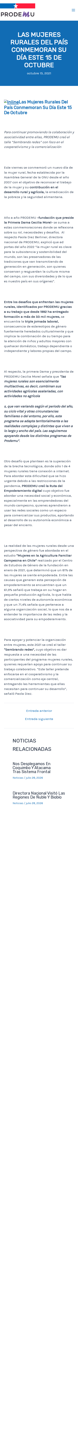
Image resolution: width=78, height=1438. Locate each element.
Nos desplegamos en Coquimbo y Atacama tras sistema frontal (32, 767)
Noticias (18, 777)
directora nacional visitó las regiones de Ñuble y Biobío (39, 795)
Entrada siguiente (39, 719)
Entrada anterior (39, 710)
